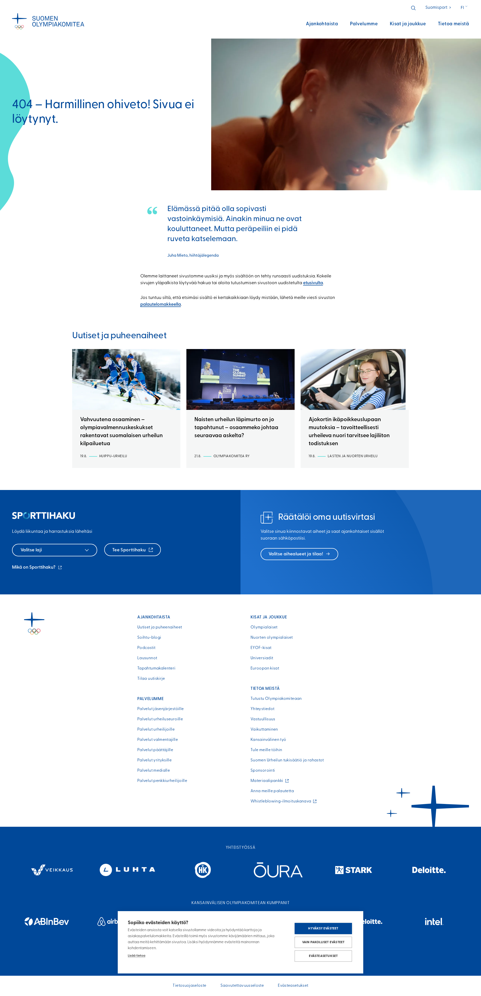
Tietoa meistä (453, 24)
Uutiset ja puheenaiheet (159, 627)
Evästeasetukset (323, 956)
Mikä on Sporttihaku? (37, 568)
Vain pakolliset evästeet (323, 942)
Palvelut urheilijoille (156, 730)
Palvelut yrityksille (154, 760)
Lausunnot (147, 658)
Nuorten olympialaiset (272, 638)
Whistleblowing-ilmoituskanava (282, 801)
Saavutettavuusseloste (242, 986)
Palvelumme (364, 24)
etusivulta (313, 283)
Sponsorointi (263, 771)
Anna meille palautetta (272, 791)
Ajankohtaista (322, 24)
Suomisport (438, 8)
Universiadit (262, 658)
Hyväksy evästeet (323, 928)
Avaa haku (413, 8)
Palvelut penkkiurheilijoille (162, 781)
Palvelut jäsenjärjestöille (160, 709)
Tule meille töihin (266, 750)
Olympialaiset (264, 627)
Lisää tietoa (136, 955)
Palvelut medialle (153, 771)
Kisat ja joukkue (408, 24)
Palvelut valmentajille (157, 740)
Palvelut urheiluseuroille (160, 719)
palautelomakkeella (160, 304)
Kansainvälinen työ (268, 740)
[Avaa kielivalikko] (464, 8)
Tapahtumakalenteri (156, 669)
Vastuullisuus (263, 719)
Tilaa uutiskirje (151, 679)
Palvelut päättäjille (155, 750)
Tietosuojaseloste (189, 986)
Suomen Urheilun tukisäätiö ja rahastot (287, 760)
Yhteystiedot (262, 709)
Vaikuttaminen (264, 730)
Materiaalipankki (268, 781)
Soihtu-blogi (149, 638)
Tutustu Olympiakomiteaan (276, 699)
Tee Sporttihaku (129, 550)
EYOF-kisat (261, 648)
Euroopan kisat (265, 669)
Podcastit (146, 648)
